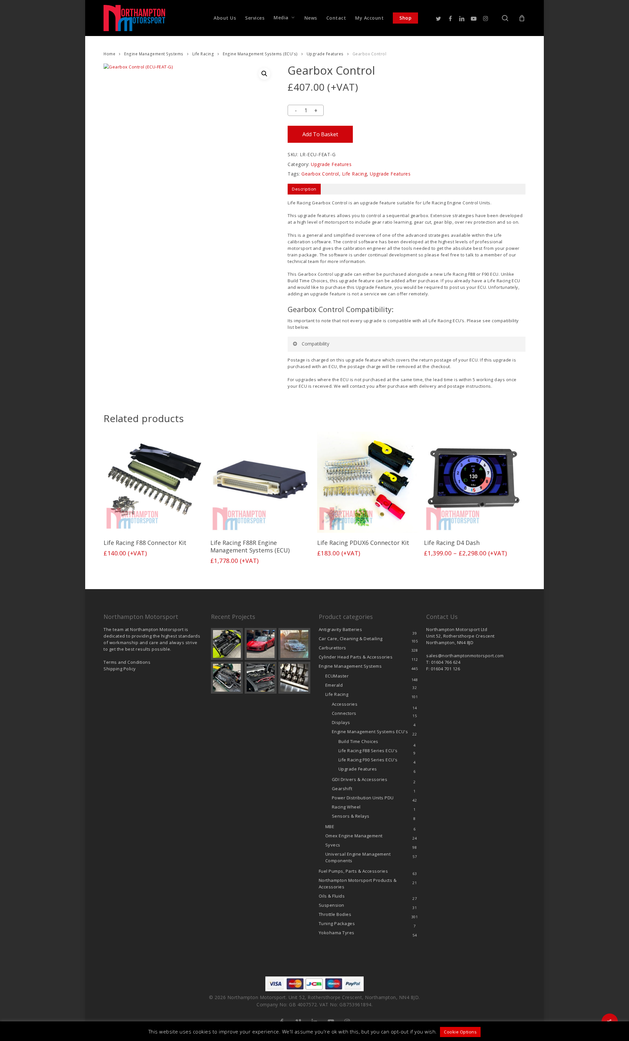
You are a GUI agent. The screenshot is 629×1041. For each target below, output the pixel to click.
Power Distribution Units (363, 798)
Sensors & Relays (351, 816)
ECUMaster (337, 676)
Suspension (331, 905)
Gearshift (342, 788)
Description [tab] (304, 189)
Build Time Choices (358, 741)
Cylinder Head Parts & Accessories (356, 657)
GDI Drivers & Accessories (360, 779)
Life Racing (203, 54)
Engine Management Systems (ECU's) (260, 54)
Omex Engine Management (354, 836)
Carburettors (332, 648)
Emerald (334, 685)
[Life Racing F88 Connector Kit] (154, 482)
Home (109, 54)
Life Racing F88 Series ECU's (368, 750)
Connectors (344, 713)
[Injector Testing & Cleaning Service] (294, 678)
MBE (329, 826)
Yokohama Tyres (336, 933)
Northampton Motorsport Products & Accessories (358, 883)
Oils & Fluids (332, 896)
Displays (341, 722)
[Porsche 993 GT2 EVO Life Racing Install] (294, 644)
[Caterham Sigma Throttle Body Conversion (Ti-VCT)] (227, 678)
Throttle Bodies (335, 914)
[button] (264, 74)
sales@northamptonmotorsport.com (465, 656)
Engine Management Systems (153, 54)
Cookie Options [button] (460, 1032)
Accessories (345, 704)
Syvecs (332, 845)
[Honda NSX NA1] (260, 644)
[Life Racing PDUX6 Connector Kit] (367, 482)
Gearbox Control (320, 174)
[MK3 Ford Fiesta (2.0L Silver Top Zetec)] (260, 678)
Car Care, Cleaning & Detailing (351, 638)
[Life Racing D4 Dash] (474, 482)
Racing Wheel (346, 807)
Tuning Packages (337, 923)
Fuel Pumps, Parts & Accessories (353, 871)
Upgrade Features (325, 54)
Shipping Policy (120, 669)
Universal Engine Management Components (358, 857)
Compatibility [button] (315, 344)
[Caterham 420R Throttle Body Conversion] (227, 644)
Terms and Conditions (127, 662)
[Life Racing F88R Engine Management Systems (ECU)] (261, 482)
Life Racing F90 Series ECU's (368, 760)
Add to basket (320, 134)
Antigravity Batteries (340, 629)
